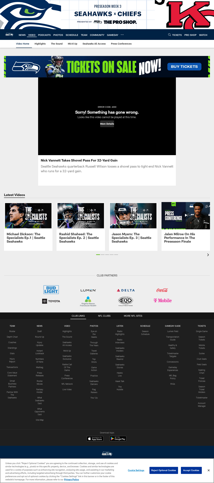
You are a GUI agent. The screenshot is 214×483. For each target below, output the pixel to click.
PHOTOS (94, 326)
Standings (12, 348)
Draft (39, 331)
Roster (12, 331)
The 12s (94, 398)
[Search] (169, 34)
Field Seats (202, 364)
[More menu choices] (122, 34)
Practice (94, 375)
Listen (120, 326)
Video (67, 326)
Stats (12, 353)
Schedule (145, 326)
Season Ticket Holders (201, 389)
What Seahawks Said (39, 400)
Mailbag (39, 367)
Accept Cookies (191, 470)
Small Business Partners (12, 384)
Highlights (67, 331)
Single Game (201, 331)
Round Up (39, 337)
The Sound (67, 337)
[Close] (208, 470)
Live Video (67, 389)
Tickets (202, 326)
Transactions (12, 367)
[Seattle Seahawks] (107, 454)
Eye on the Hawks (94, 334)
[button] (107, 123)
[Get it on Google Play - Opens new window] (118, 440)
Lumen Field (172, 331)
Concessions (173, 362)
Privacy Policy (71, 479)
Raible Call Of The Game (67, 367)
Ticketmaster (201, 397)
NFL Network (67, 384)
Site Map (40, 420)
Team (12, 326)
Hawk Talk (119, 381)
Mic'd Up (67, 350)
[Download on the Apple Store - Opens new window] (95, 439)
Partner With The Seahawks (12, 395)
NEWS (39, 326)
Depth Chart (12, 337)
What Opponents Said (40, 412)
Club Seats (202, 359)
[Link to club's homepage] (9, 34)
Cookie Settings (136, 470)
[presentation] (208, 255)
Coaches (12, 342)
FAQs (172, 384)
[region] (107, 470)
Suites (202, 353)
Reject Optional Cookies (163, 470)
